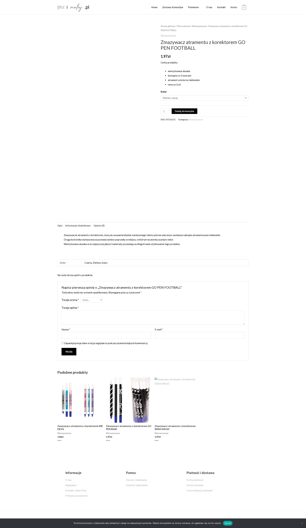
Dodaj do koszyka (184, 111)
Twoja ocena (70, 300)
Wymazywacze (199, 26)
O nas (209, 7)
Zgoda (228, 523)
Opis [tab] (59, 225)
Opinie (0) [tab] (99, 225)
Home (154, 7)
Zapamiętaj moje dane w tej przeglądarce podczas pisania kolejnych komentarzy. (106, 343)
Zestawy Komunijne (172, 7)
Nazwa (66, 329)
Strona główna (168, 26)
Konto (233, 7)
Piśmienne (193, 7)
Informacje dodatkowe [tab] (78, 225)
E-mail (159, 329)
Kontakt (221, 7)
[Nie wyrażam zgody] (302, 523)
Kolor (164, 91)
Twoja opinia (70, 307)
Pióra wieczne (183, 26)
